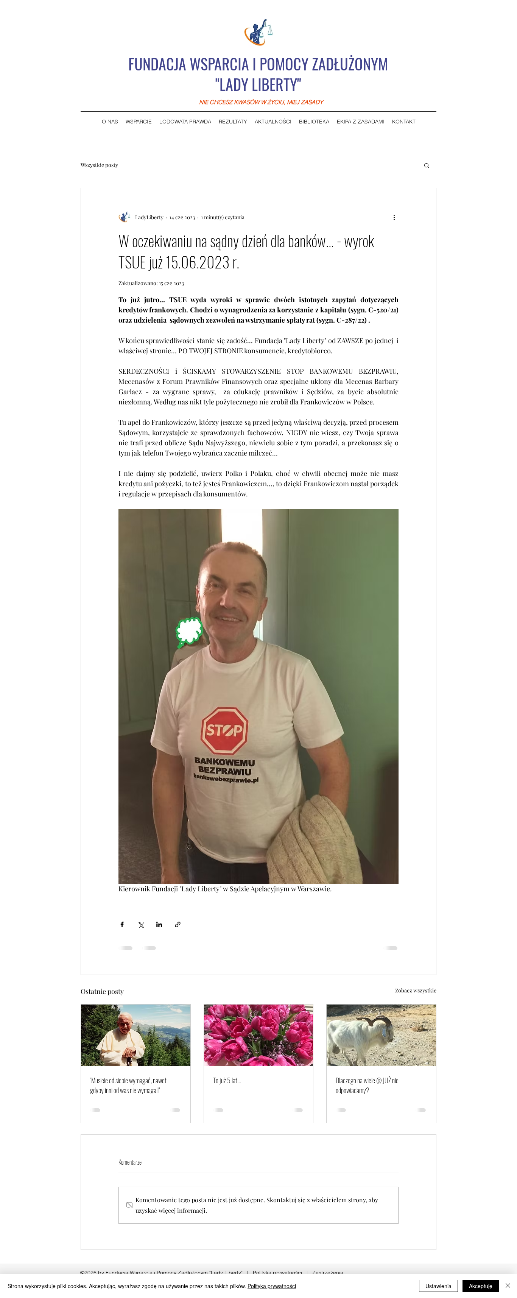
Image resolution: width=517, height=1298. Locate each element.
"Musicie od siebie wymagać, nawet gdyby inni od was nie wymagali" (128, 1085)
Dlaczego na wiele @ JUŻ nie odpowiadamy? (367, 1085)
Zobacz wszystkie (415, 990)
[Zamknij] (507, 1286)
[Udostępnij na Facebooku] (122, 924)
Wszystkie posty (99, 164)
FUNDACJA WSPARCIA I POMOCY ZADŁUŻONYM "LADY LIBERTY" (258, 73)
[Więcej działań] (394, 217)
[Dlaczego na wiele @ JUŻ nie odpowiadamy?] (381, 1035)
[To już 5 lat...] (258, 1035)
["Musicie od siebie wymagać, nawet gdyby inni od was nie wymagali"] (135, 1035)
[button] (426, 165)
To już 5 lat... (227, 1080)
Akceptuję (480, 1286)
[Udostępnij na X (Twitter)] (140, 924)
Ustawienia (438, 1286)
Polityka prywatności (277, 1272)
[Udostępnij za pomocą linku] (177, 924)
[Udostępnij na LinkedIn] (159, 924)
